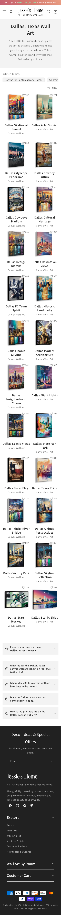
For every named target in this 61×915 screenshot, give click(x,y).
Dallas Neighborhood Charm (16, 401)
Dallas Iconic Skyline (16, 355)
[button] (4, 12)
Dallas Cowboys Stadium (16, 221)
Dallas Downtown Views (45, 266)
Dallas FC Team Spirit (16, 310)
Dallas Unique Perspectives (44, 532)
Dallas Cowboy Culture (44, 177)
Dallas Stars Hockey (16, 621)
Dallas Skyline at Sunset (16, 129)
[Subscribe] (50, 761)
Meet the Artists (15, 841)
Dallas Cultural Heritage (44, 221)
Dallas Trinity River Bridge (16, 532)
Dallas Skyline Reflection (44, 577)
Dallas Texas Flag (16, 490)
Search (10, 825)
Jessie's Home (37, 905)
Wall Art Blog (14, 835)
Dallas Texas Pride (44, 490)
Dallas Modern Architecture (45, 355)
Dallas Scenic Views (16, 445)
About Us (12, 830)
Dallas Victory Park (16, 575)
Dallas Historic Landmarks (44, 310)
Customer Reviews (17, 846)
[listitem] (24, 80)
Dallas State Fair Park (44, 447)
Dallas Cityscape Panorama (16, 177)
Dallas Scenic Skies (44, 619)
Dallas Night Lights (45, 397)
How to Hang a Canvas (19, 851)
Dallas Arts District (45, 127)
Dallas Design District (16, 266)
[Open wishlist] (49, 12)
